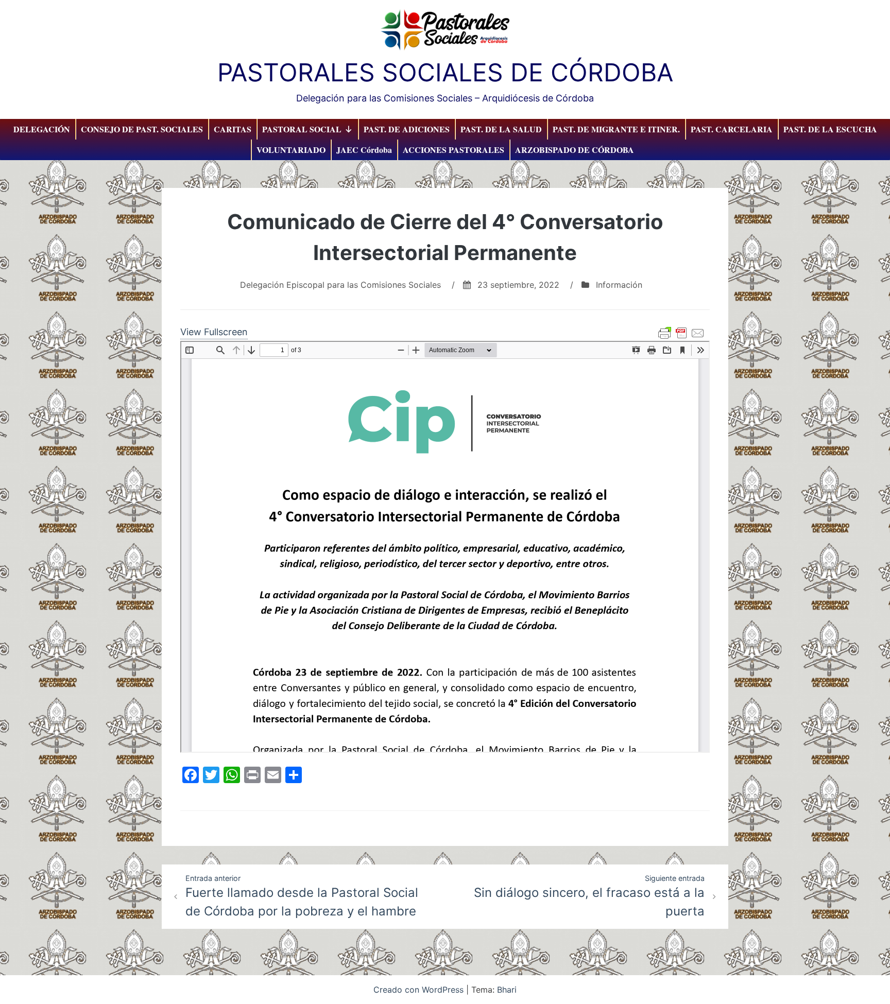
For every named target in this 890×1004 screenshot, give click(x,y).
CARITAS (232, 129)
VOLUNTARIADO (291, 149)
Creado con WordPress (419, 989)
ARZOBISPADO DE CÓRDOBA (574, 149)
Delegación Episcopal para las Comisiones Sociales (340, 285)
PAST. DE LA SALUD (501, 129)
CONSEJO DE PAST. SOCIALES (142, 129)
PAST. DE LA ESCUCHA (830, 129)
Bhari (507, 989)
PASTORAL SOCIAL (301, 129)
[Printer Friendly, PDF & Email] (681, 333)
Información (619, 285)
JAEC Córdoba (364, 149)
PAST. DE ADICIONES (407, 129)
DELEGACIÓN (41, 129)
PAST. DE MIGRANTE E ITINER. (616, 129)
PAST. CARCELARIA (732, 129)
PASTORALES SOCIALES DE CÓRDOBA (445, 72)
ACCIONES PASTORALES (453, 149)
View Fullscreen (214, 331)
